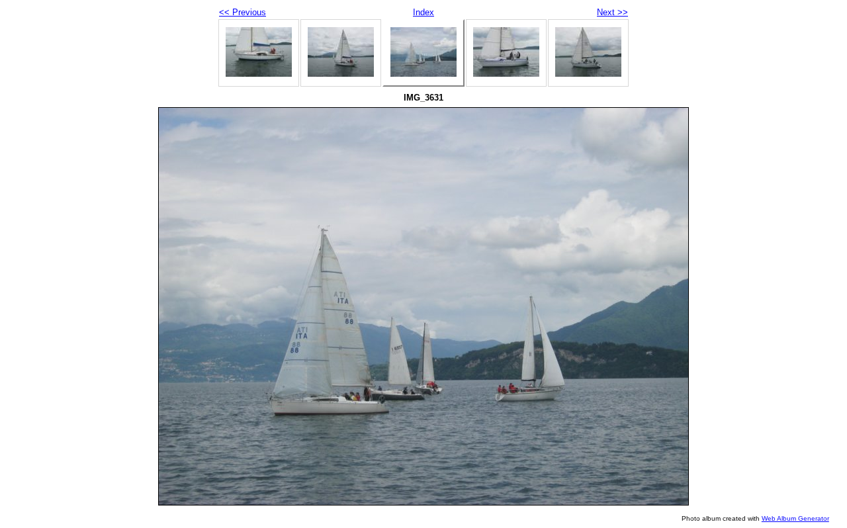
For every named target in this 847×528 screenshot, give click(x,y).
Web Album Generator (795, 518)
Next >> (612, 12)
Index (423, 12)
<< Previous (242, 12)
